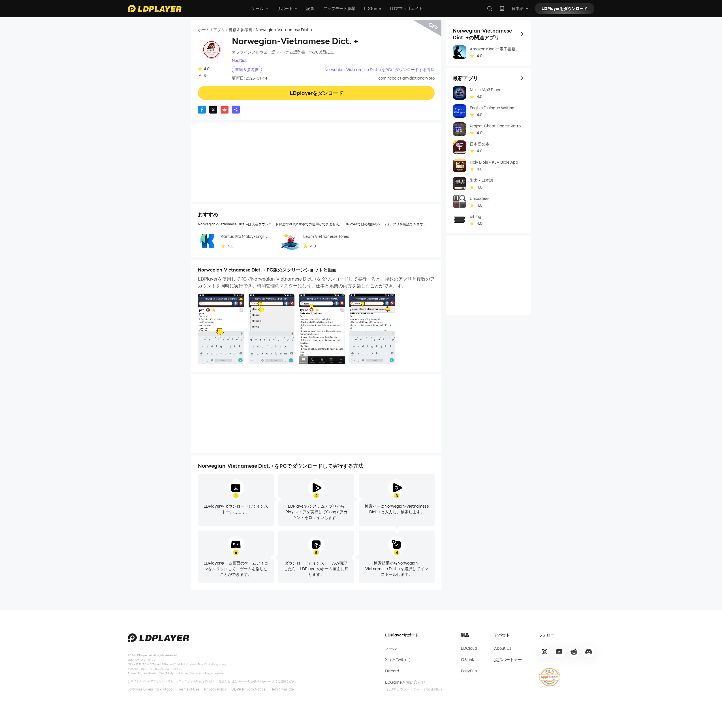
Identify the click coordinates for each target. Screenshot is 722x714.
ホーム (204, 29)
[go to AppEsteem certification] (549, 677)
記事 (310, 8)
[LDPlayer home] (154, 8)
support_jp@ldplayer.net (255, 681)
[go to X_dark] (544, 651)
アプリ (219, 29)
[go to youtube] (559, 651)
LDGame (372, 8)
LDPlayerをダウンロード (565, 8)
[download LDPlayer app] (502, 8)
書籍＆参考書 (240, 29)
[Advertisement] (316, 162)
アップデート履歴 (339, 8)
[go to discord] (588, 651)
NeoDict (239, 60)
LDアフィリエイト (406, 8)
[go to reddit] (574, 651)
